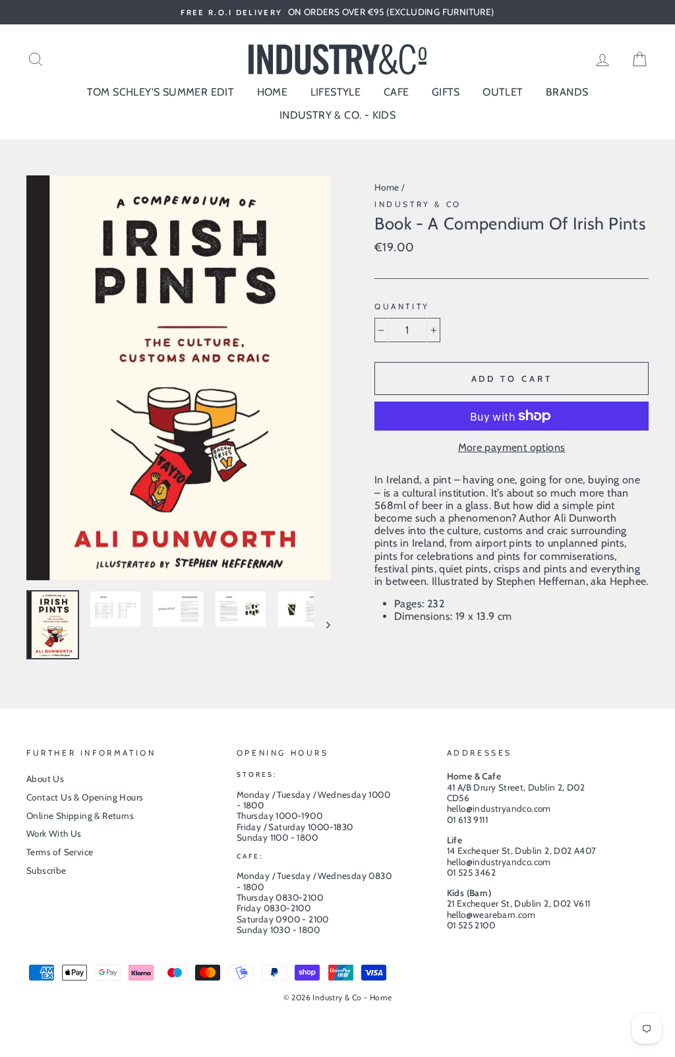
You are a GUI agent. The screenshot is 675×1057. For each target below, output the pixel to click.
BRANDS (567, 92)
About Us (45, 778)
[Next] (322, 624)
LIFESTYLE (335, 92)
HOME (272, 92)
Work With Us (54, 833)
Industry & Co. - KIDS (337, 115)
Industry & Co (417, 204)
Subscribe (46, 870)
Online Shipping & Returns (80, 815)
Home (386, 187)
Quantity (402, 306)
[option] (337, 12)
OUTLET (503, 92)
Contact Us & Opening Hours (84, 797)
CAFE (396, 92)
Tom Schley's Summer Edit (161, 92)
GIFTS (446, 92)
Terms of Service (59, 852)
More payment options (512, 447)
